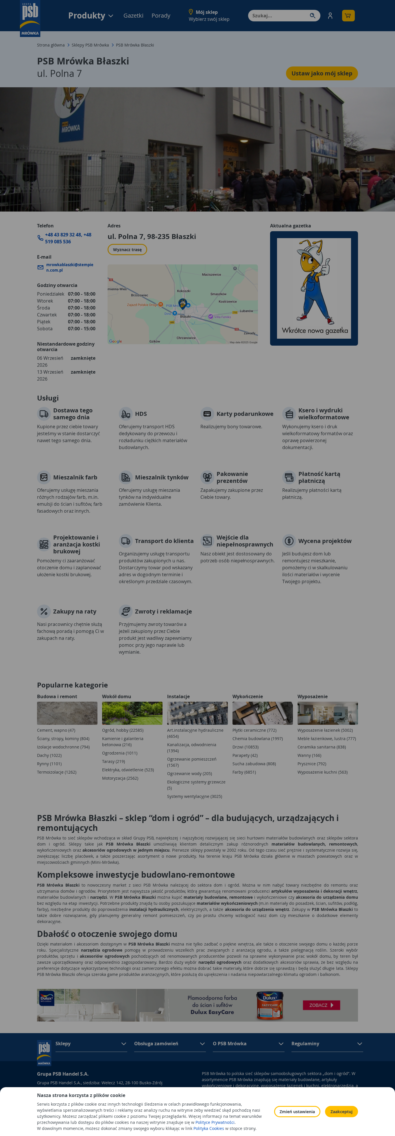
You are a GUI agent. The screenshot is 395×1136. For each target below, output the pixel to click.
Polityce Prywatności (215, 1122)
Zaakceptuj (341, 1111)
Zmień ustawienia (297, 1111)
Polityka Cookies (208, 1128)
